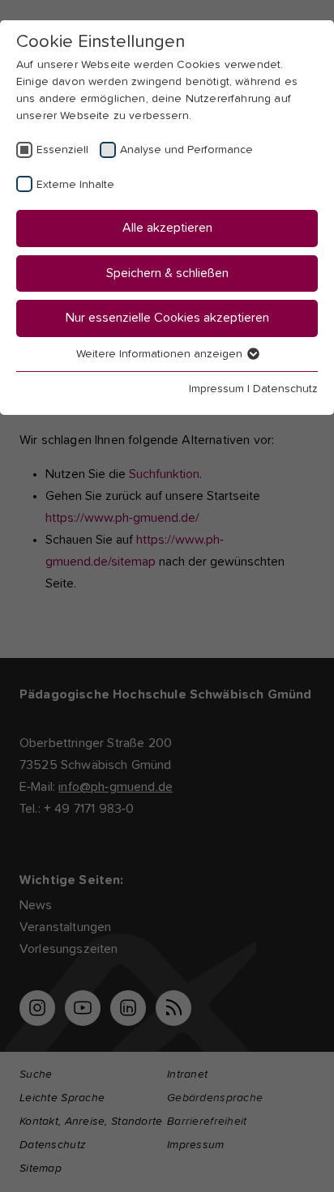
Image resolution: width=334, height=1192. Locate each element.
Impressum (216, 389)
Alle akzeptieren (167, 227)
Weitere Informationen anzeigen (161, 354)
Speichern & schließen (167, 273)
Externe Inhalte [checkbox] (75, 184)
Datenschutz (285, 389)
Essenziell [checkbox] (62, 150)
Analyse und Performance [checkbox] (186, 150)
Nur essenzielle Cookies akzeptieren (167, 317)
